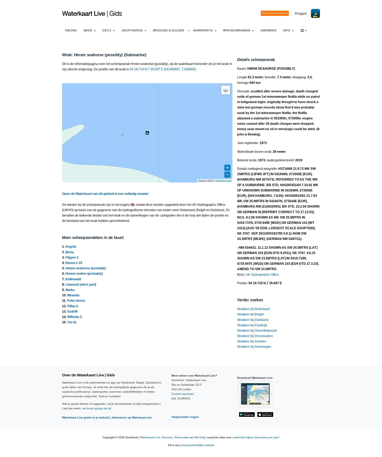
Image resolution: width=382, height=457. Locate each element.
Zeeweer (167, 437)
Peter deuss (76, 300)
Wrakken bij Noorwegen (254, 346)
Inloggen (301, 13)
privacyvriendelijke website (197, 445)
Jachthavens (132, 30)
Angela (70, 246)
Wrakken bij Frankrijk (252, 325)
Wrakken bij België (250, 314)
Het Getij (199, 437)
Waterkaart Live (150, 437)
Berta (69, 252)
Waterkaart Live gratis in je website (85, 417)
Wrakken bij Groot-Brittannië (257, 330)
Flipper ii (71, 257)
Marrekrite (203, 30)
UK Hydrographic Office (262, 274)
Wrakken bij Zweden (251, 341)
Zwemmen (268, 30)
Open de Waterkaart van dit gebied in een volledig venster (105, 193)
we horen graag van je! (96, 408)
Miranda (73, 295)
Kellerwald (73, 279)
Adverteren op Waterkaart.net (131, 417)
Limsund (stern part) (80, 284)
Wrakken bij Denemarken (255, 336)
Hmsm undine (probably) (84, 273)
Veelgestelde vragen (185, 416)
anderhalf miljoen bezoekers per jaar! (255, 437)
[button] (147, 133)
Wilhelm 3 (74, 317)
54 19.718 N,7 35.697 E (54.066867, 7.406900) (163, 69)
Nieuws (71, 30)
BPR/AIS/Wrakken (237, 30)
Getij (107, 30)
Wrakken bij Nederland (253, 309)
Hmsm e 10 (73, 263)
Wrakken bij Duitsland (252, 320)
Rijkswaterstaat (223, 180)
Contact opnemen (183, 393)
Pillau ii (72, 306)
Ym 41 (72, 322)
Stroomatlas (181, 437)
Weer (88, 30)
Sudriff (72, 311)
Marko (70, 290)
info (287, 30)
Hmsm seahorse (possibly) (85, 268)
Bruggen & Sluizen (168, 30)
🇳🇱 (302, 30)
